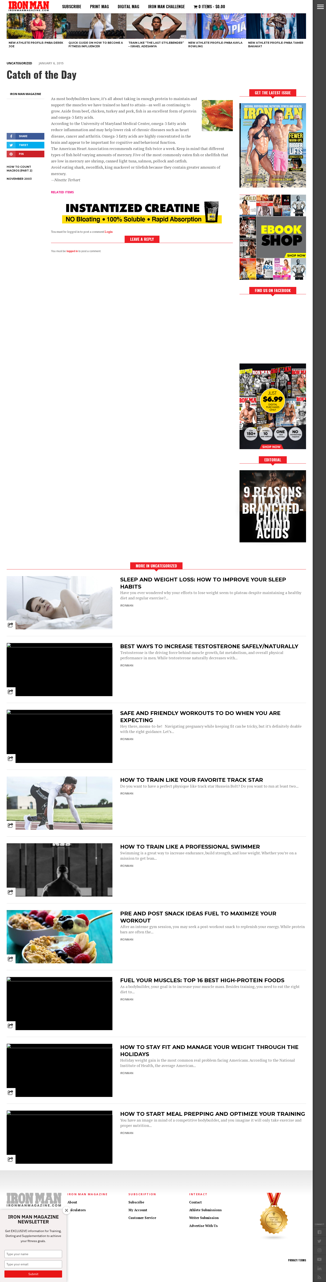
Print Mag (99, 6)
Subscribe (71, 6)
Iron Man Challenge (166, 6)
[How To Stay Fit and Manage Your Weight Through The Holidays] (59, 1047)
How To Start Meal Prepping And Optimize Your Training (212, 1114)
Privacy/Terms (297, 1260)
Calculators (76, 1210)
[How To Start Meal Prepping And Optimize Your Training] (59, 1114)
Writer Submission (204, 1218)
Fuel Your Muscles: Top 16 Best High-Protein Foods (202, 980)
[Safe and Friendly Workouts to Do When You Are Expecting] (59, 713)
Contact (195, 1202)
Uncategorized (19, 63)
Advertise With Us (203, 1226)
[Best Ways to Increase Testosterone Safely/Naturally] (59, 646)
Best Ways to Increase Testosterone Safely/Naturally (209, 646)
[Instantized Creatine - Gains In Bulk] (142, 222)
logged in (72, 251)
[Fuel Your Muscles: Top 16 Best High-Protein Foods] (59, 980)
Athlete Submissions (205, 1210)
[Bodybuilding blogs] (274, 1239)
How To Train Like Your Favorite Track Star (191, 780)
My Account (137, 1210)
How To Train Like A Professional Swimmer (190, 846)
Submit (33, 1274)
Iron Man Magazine (25, 94)
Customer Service (142, 1218)
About (72, 1202)
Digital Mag (128, 6)
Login (109, 232)
